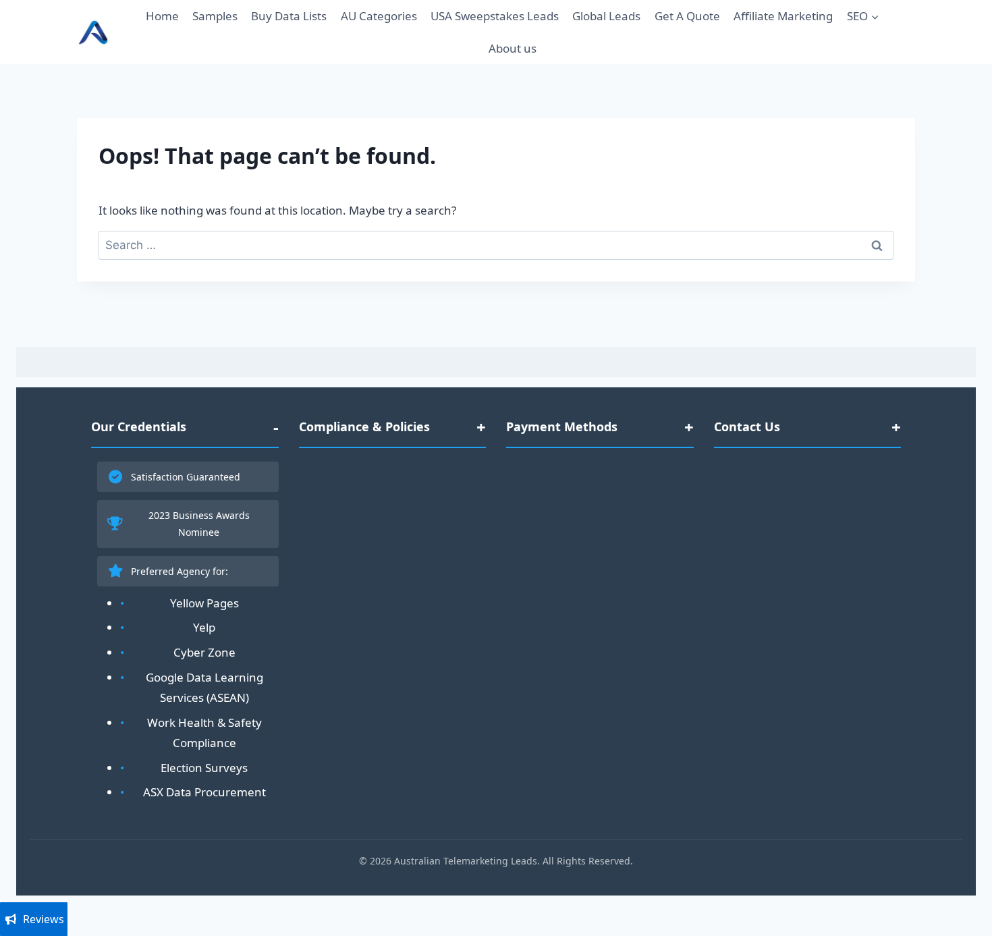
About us (512, 48)
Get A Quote (687, 16)
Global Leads (606, 16)
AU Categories (379, 16)
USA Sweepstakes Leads (495, 16)
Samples (215, 16)
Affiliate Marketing (783, 16)
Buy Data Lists (289, 16)
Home (162, 16)
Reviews (43, 919)
